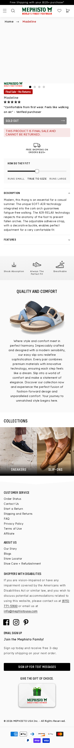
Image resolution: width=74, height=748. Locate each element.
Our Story (10, 548)
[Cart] (68, 10)
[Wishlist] (59, 10)
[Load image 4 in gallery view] (44, 87)
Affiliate (9, 533)
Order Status (12, 499)
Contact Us (11, 504)
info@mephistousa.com (21, 611)
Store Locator (13, 558)
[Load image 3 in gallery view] (39, 87)
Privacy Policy (13, 523)
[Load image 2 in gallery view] (35, 87)
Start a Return (13, 509)
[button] (13, 102)
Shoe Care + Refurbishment (22, 563)
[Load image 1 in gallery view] (30, 87)
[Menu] (5, 10)
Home (9, 21)
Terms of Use (13, 528)
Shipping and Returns (18, 513)
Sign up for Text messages (37, 667)
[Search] (13, 10)
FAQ (7, 518)
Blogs (7, 553)
